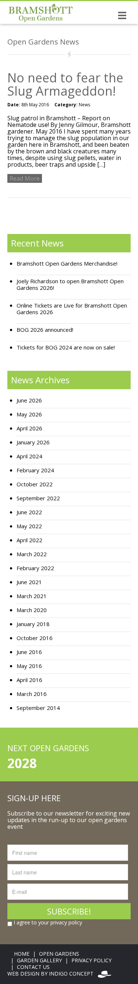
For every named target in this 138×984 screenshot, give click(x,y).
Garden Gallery (39, 960)
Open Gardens (59, 953)
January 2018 (33, 624)
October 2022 (35, 484)
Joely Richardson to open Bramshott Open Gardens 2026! (70, 284)
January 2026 (33, 442)
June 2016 (29, 652)
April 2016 (29, 679)
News (84, 105)
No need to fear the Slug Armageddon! (65, 84)
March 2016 (32, 693)
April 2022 (29, 540)
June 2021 (29, 582)
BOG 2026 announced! (45, 329)
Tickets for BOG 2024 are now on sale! (66, 347)
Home (21, 953)
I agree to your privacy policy (47, 922)
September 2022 (38, 498)
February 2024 (35, 470)
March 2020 (32, 610)
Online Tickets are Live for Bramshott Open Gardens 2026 (72, 309)
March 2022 (32, 554)
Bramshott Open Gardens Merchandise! (67, 263)
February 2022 (35, 568)
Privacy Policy (91, 960)
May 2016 (29, 665)
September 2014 (38, 707)
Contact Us (33, 966)
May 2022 (29, 526)
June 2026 (29, 400)
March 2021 (32, 596)
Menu (122, 15)
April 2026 (29, 428)
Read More (25, 178)
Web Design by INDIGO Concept (52, 973)
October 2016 (35, 638)
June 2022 (29, 512)
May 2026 (29, 414)
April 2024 (29, 456)
